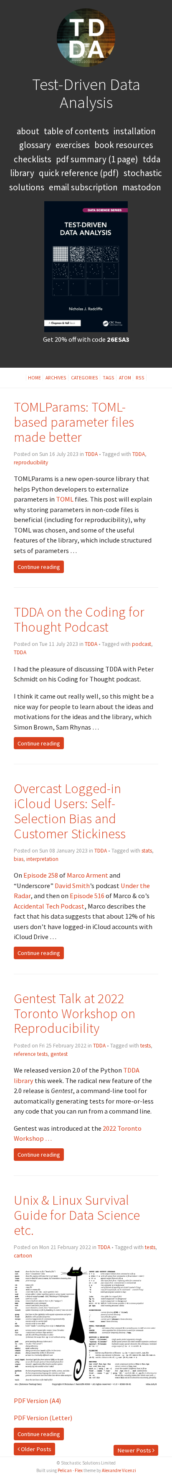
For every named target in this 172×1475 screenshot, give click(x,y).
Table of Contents (76, 131)
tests (145, 1045)
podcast (141, 644)
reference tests (31, 1054)
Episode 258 (40, 875)
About (28, 131)
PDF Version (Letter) (43, 1418)
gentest (59, 1054)
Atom (125, 377)
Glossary (35, 145)
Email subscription (83, 187)
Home (34, 377)
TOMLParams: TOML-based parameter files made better (74, 422)
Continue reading (39, 567)
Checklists (32, 159)
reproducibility (31, 462)
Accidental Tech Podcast (49, 906)
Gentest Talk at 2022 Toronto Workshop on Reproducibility (74, 1013)
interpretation (42, 859)
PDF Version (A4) (37, 1400)
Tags (108, 377)
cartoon (23, 1255)
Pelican (65, 1470)
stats (147, 850)
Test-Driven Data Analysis (86, 93)
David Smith (72, 885)
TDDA (91, 454)
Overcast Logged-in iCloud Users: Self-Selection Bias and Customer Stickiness (70, 811)
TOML (64, 499)
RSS (140, 377)
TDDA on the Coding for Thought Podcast (79, 619)
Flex (79, 1470)
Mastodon (141, 187)
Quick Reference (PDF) (79, 173)
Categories (84, 377)
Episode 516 (87, 895)
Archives (56, 377)
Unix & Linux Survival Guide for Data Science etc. (77, 1215)
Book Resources (123, 145)
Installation (135, 131)
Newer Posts (134, 1450)
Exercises (73, 145)
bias (18, 859)
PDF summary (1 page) (97, 159)
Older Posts (35, 1449)
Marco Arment (87, 875)
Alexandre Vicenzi (119, 1470)
